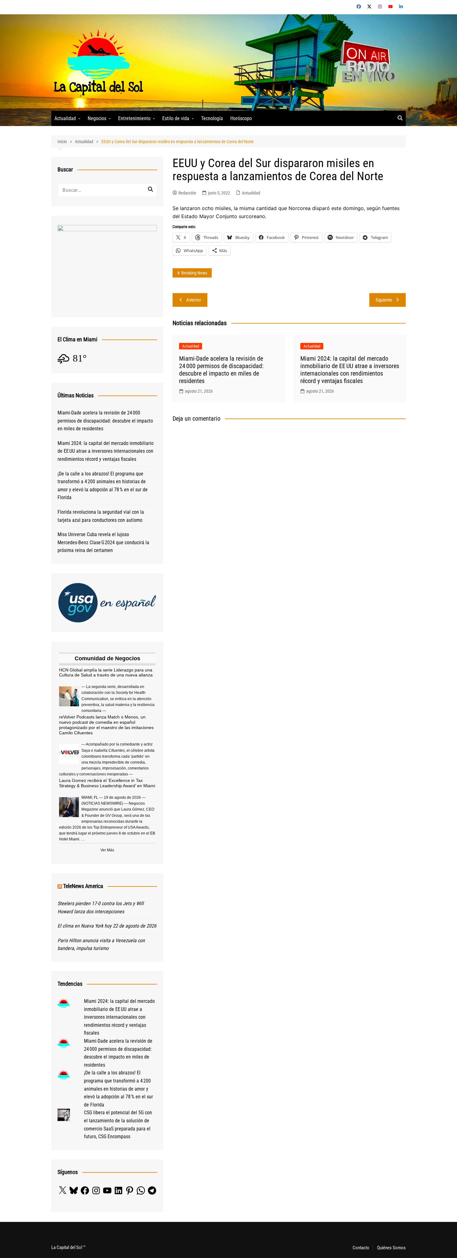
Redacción (187, 192)
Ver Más (107, 850)
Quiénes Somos (391, 1247)
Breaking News (194, 272)
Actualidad (65, 118)
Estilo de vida (175, 118)
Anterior (193, 300)
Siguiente (384, 300)
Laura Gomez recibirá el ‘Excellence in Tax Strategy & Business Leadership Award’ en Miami (107, 783)
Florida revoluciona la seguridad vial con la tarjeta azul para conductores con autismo (101, 516)
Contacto (361, 1247)
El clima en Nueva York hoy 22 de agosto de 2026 (107, 926)
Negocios (97, 118)
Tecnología (212, 118)
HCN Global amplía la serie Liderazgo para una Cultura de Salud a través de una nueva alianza (106, 672)
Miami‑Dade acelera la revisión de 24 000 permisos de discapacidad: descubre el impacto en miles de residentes (221, 370)
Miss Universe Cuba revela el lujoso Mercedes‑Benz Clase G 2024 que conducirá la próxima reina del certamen (103, 542)
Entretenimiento (134, 118)
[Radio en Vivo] (366, 62)
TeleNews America (83, 886)
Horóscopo (241, 118)
